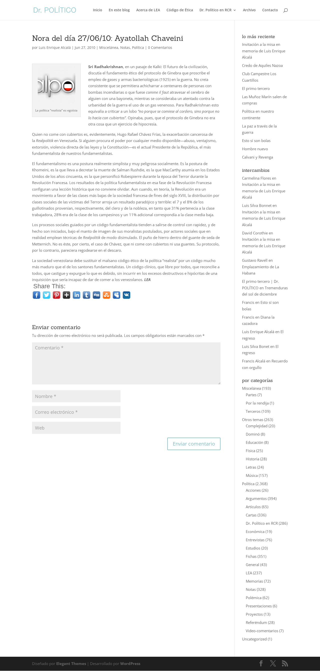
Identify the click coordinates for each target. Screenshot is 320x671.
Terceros (253, 411)
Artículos (253, 506)
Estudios (253, 548)
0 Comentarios (160, 47)
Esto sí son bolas (256, 140)
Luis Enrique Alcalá (55, 47)
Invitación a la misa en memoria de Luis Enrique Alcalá (263, 51)
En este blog (119, 10)
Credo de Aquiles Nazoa (262, 65)
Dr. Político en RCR (216, 10)
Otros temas (252, 419)
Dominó (253, 434)
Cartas (251, 514)
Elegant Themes (71, 663)
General (252, 564)
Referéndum (256, 622)
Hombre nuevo (255, 148)
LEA (249, 572)
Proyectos (254, 614)
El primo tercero (256, 88)
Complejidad (257, 425)
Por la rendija (257, 403)
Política (138, 47)
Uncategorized (254, 638)
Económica (255, 531)
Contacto (270, 10)
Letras (251, 467)
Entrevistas (255, 539)
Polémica (254, 597)
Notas (125, 47)
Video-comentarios (262, 630)
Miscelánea (108, 47)
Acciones (253, 490)
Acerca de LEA (148, 10)
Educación (254, 442)
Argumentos (256, 498)
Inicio (97, 10)
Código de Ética (179, 10)
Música (252, 475)
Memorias (254, 581)
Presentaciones (259, 605)
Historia (252, 458)
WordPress (130, 663)
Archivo (249, 10)
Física (250, 450)
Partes (251, 394)
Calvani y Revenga (257, 157)
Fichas (251, 556)
